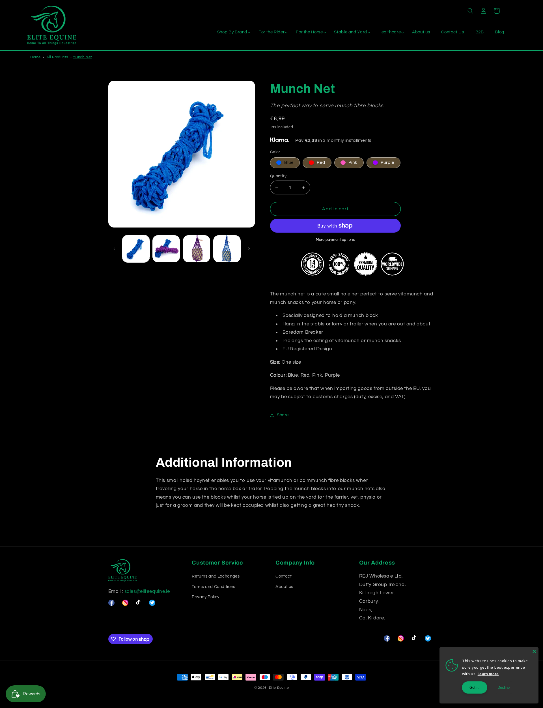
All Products (57, 57)
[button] (470, 10)
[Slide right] (249, 249)
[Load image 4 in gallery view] (227, 249)
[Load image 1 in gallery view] (136, 249)
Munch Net (82, 57)
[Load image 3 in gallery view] (196, 249)
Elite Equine (279, 687)
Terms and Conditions (213, 587)
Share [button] (283, 415)
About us (284, 587)
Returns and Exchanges (216, 576)
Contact (283, 576)
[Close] (534, 651)
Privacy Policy (205, 597)
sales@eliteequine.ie (147, 591)
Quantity (278, 176)
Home (35, 57)
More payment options (335, 240)
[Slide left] (114, 249)
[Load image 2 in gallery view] (166, 249)
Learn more (488, 673)
